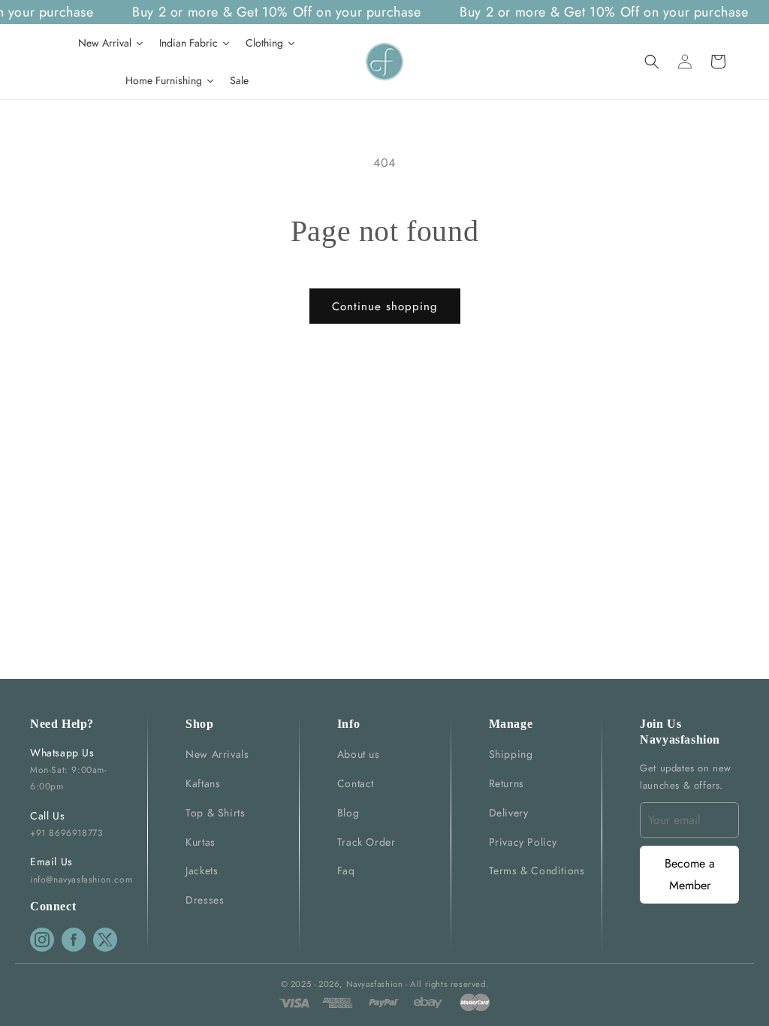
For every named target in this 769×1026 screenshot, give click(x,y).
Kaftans (202, 783)
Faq (346, 870)
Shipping (511, 754)
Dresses (204, 899)
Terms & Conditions (537, 870)
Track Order (366, 841)
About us (358, 754)
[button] (651, 61)
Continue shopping (385, 306)
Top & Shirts (215, 812)
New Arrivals (217, 754)
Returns (506, 783)
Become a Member (690, 874)
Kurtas (200, 841)
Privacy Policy (523, 841)
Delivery (509, 812)
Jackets (201, 870)
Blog (348, 812)
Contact (355, 783)
